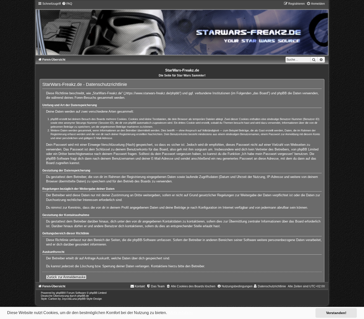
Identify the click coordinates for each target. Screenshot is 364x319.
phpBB (60, 292)
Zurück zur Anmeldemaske (66, 277)
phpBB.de (83, 295)
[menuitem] (67, 3)
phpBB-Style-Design (90, 298)
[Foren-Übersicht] (182, 28)
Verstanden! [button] (336, 313)
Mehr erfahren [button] (181, 313)
